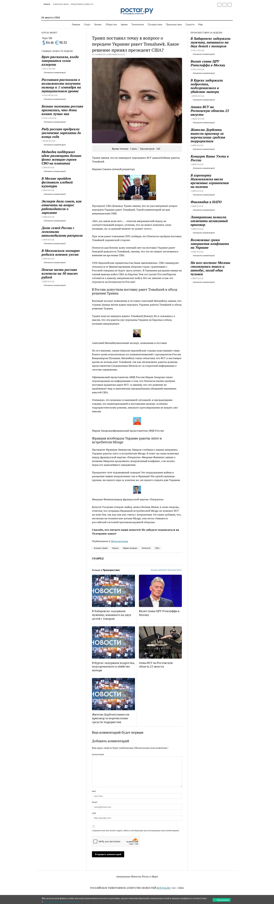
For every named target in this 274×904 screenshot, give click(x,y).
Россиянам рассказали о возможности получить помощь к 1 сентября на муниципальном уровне (61, 85)
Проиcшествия (174, 24)
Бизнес (98, 24)
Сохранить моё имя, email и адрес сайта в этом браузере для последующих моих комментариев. (135, 830)
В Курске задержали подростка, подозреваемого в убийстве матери (113, 666)
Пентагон (146, 548)
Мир (200, 24)
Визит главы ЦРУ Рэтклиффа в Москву (159, 613)
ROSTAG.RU (163, 888)
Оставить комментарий (54, 72)
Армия (124, 24)
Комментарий (98, 754)
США (157, 548)
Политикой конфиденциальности (61, 901)
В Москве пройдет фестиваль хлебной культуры (57, 182)
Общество (111, 24)
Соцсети (190, 24)
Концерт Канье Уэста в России (210, 158)
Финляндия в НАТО (206, 202)
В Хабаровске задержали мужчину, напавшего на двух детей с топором (111, 614)
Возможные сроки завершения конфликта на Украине (210, 243)
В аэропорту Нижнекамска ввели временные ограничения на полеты (210, 181)
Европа (115, 548)
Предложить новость (82, 4)
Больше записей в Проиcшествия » (166, 570)
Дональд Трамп (101, 548)
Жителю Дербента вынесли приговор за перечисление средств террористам (110, 718)
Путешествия (155, 24)
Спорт (87, 24)
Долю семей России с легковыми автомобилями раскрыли (62, 231)
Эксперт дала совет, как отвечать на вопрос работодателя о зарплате (62, 207)
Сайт (94, 813)
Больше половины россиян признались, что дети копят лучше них (62, 110)
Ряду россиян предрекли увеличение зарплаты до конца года (61, 133)
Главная (76, 24)
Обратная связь (61, 4)
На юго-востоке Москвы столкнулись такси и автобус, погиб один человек (210, 268)
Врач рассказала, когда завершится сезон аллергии (60, 60)
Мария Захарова (130, 548)
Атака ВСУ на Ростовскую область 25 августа (156, 664)
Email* (95, 802)
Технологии (137, 24)
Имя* (94, 791)
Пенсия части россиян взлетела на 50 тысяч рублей (60, 273)
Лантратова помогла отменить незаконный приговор (209, 221)
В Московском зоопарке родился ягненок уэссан (61, 252)
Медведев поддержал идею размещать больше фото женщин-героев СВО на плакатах (62, 157)
